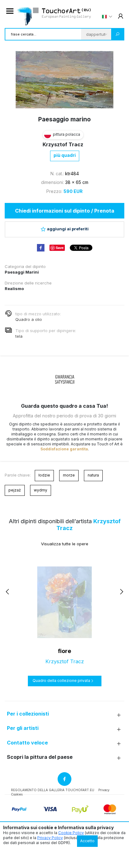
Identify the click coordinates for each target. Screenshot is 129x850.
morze (69, 475)
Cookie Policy (71, 832)
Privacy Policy (50, 837)
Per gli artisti (23, 728)
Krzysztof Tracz (63, 144)
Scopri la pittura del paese (40, 757)
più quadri (65, 155)
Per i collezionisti (28, 714)
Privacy (104, 790)
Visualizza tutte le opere (64, 543)
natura (93, 475)
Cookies (17, 794)
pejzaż (14, 490)
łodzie (44, 475)
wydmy (40, 490)
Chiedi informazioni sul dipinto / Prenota (64, 211)
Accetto (87, 840)
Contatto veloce (27, 743)
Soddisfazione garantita (64, 449)
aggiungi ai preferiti (68, 228)
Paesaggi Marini (22, 272)
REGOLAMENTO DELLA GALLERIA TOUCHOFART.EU (52, 790)
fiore (64, 651)
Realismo (14, 288)
